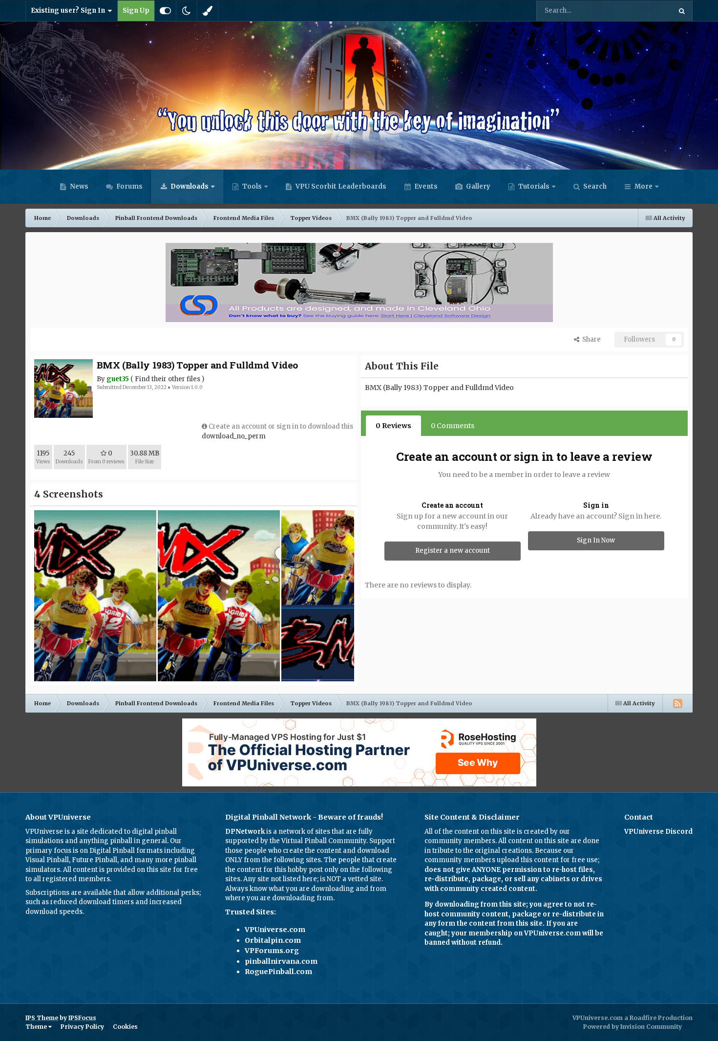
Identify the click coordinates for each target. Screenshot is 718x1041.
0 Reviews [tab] (393, 425)
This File (645, 10)
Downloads (189, 186)
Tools (252, 186)
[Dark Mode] (186, 10)
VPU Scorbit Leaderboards (340, 186)
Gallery (477, 186)
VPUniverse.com (275, 929)
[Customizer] (165, 10)
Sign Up (136, 10)
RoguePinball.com (278, 971)
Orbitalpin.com (273, 940)
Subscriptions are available (68, 893)
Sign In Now (596, 540)
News (78, 186)
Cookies (125, 1026)
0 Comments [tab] (452, 425)
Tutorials (533, 186)
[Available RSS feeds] (677, 703)
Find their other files (167, 379)
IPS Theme (41, 1017)
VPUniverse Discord (658, 831)
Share (590, 339)
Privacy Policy (82, 1026)
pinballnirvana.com (281, 961)
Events (425, 186)
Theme (36, 1026)
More (643, 186)
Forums (129, 186)
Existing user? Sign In (69, 10)
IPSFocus (82, 1017)
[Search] (682, 10)
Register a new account (452, 550)
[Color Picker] (207, 10)
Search (594, 186)
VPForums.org (272, 950)
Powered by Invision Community (632, 1026)
